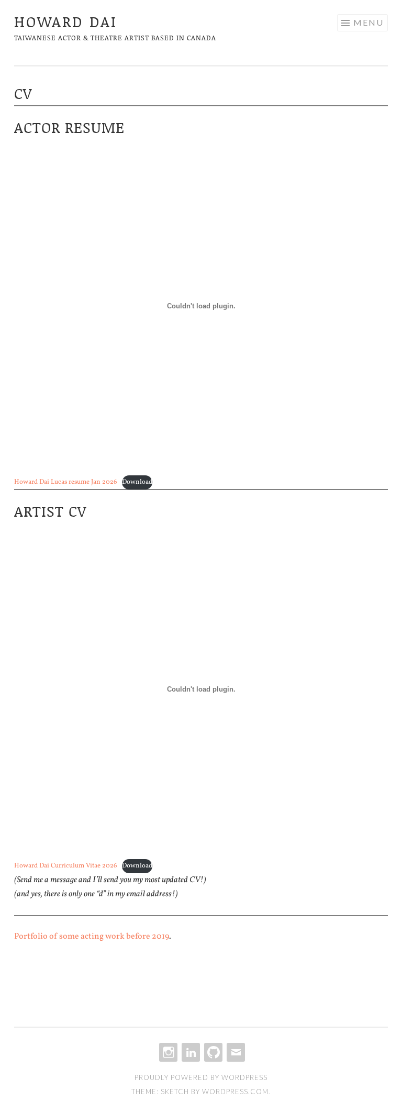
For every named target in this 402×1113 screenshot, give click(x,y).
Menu (368, 22)
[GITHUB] (212, 1052)
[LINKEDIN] (190, 1052)
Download (137, 482)
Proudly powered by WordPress (201, 1077)
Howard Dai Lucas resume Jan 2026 (65, 482)
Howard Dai (65, 21)
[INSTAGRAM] (167, 1052)
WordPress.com (235, 1091)
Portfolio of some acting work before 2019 (91, 936)
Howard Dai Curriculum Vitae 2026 (65, 866)
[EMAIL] (235, 1052)
